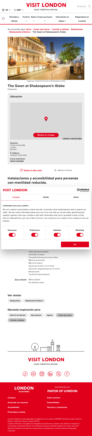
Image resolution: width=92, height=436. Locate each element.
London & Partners (24, 389)
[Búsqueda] (89, 5)
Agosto (50, 315)
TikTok (25, 373)
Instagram (41, 373)
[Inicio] (3, 19)
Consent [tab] (16, 197)
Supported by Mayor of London (62, 389)
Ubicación (16, 96)
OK (75, 244)
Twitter (58, 373)
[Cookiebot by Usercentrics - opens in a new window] (78, 190)
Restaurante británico (19, 31)
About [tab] (76, 197)
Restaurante (77, 29)
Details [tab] (46, 197)
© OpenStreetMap (76, 138)
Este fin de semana (18, 315)
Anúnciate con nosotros (18, 402)
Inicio (28, 29)
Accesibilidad (13, 407)
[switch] (34, 235)
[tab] (16, 96)
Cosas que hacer (41, 29)
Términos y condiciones (57, 407)
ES (7, 9)
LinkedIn (50, 373)
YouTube (33, 373)
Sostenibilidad (53, 402)
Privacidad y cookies (16, 412)
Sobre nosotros (53, 398)
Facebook (66, 373)
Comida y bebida (60, 29)
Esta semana (36, 315)
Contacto (11, 398)
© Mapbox (66, 138)
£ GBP (17, 9)
